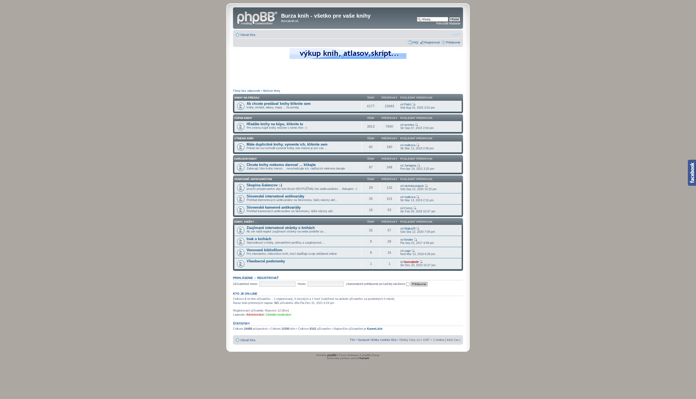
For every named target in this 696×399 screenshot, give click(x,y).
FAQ (415, 42)
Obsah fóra (247, 34)
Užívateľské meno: (245, 283)
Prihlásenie (453, 42)
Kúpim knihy (243, 118)
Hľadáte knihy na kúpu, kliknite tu (275, 124)
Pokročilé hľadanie (448, 23)
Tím (352, 339)
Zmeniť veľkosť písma (456, 33)
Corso (408, 208)
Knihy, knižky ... (245, 221)
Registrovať (432, 42)
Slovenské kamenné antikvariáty (274, 207)
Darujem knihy (245, 158)
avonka (409, 124)
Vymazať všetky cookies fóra (377, 339)
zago (407, 250)
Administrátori (255, 314)
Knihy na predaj (246, 97)
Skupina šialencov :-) (264, 185)
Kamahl (364, 358)
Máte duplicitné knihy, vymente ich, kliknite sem (287, 144)
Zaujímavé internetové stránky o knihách (281, 228)
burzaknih (411, 261)
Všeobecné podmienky (266, 261)
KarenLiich (375, 328)
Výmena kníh (243, 138)
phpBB (331, 355)
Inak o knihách (259, 239)
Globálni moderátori (278, 314)
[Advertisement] (348, 74)
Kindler (408, 239)
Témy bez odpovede (246, 90)
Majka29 (409, 228)
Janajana (410, 165)
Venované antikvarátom (253, 179)
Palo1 (408, 104)
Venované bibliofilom (264, 250)
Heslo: (302, 283)
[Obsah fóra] (257, 17)
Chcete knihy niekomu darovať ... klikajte (281, 165)
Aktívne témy (271, 90)
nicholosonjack (414, 185)
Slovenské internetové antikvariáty (275, 196)
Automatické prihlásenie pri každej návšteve (376, 283)
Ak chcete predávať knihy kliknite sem (279, 104)
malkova (409, 145)
